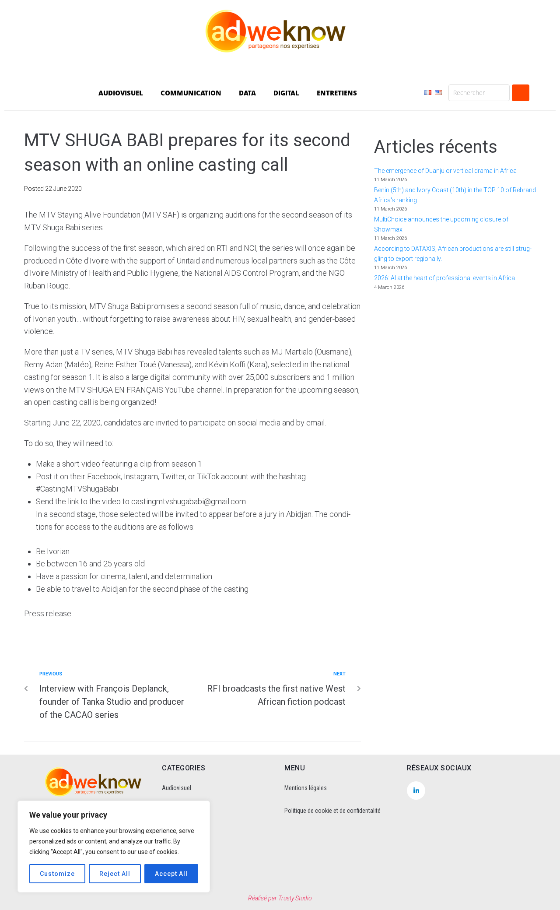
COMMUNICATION (191, 92)
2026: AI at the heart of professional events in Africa (444, 277)
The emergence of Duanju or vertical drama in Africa (446, 170)
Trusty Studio (295, 898)
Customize (57, 873)
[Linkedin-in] (416, 790)
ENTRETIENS (337, 92)
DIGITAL (286, 92)
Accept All (171, 873)
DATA (247, 92)
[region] (114, 846)
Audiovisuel (176, 787)
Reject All (114, 873)
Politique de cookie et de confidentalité (332, 810)
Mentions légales (305, 787)
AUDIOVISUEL (120, 92)
